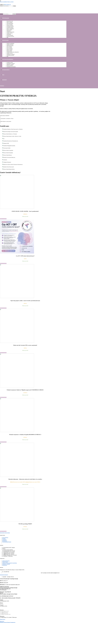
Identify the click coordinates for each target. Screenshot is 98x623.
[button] (2, 9)
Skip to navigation (3, 1)
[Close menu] (0, 0)
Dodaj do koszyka (3, 218)
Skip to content (10, 1)
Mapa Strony (2, 619)
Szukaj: (1, 5)
